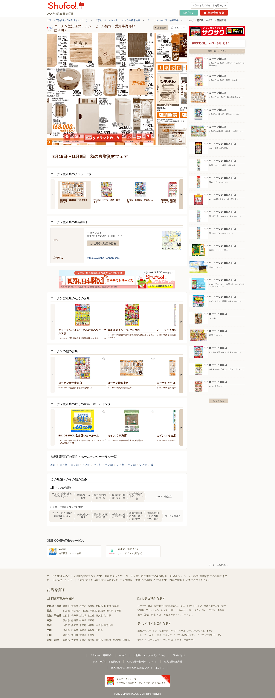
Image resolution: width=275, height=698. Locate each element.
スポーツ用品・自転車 (213, 610)
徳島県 (66, 635)
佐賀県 (74, 640)
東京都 (66, 610)
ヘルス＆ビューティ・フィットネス (175, 614)
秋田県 (99, 606)
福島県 (115, 606)
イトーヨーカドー (146, 635)
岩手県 (83, 606)
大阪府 (66, 625)
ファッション (152, 610)
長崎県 (83, 640)
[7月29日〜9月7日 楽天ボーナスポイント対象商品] (175, 189)
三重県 (91, 620)
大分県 (99, 640)
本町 (53, 464)
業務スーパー (144, 630)
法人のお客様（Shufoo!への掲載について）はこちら (137, 667)
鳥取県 (83, 630)
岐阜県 (83, 620)
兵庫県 (74, 625)
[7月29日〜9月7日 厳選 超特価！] (108, 189)
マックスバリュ (177, 630)
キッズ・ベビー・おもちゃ (174, 610)
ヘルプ (122, 655)
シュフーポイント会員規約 (106, 661)
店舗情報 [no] (160, 27)
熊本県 (91, 640)
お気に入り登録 (103, 359)
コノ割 (63, 464)
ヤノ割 (109, 464)
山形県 (107, 606)
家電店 (141, 610)
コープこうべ (154, 639)
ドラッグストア (194, 605)
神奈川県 (75, 610)
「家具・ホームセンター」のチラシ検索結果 (117, 20)
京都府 (83, 625)
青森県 (74, 606)
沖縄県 (126, 640)
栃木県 (109, 610)
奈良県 (99, 625)
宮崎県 (107, 640)
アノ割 (86, 464)
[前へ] (53, 194)
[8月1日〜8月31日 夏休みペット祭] (141, 189)
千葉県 (93, 610)
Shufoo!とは (179, 655)
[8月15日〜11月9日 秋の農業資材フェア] (74, 189)
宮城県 (91, 606)
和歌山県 (108, 625)
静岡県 (74, 620)
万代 (159, 635)
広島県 (74, 630)
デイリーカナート (186, 639)
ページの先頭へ (218, 565)
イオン (209, 630)
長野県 (74, 615)
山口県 (99, 630)
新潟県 (83, 615)
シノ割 (143, 464)
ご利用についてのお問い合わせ (149, 655)
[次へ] (181, 194)
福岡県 (66, 640)
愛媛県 (83, 635)
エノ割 (75, 464)
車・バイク (194, 610)
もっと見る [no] (218, 400)
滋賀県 (91, 625)
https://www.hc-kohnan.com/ (103, 257)
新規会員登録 (214, 13)
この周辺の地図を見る (103, 243)
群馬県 (118, 610)
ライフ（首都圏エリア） (209, 635)
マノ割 (97, 464)
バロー (166, 639)
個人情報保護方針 (173, 661)
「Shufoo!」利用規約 (100, 655)
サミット (142, 639)
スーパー (142, 605)
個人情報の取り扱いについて (142, 661)
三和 (173, 639)
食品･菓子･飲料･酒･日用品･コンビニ (166, 605)
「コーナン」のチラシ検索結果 (162, 20)
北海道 (66, 606)
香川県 (74, 635)
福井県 (107, 615)
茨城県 (101, 610)
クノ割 (132, 464)
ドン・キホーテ (160, 630)
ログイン (188, 13)
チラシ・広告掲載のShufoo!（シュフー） (67, 20)
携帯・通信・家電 (146, 614)
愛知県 (66, 620)
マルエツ (167, 635)
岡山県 (66, 630)
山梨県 (66, 615)
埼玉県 (85, 610)
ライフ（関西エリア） (184, 635)
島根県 (91, 630)
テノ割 (120, 464)
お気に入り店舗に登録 (178, 27)
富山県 (91, 615)
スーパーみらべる (196, 630)
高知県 (91, 635)
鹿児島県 (116, 640)
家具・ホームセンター (215, 605)
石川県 (99, 615)
